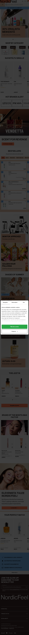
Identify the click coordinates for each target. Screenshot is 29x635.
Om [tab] (24, 302)
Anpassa (14, 331)
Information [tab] (14, 302)
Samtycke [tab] (5, 302)
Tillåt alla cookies (14, 326)
